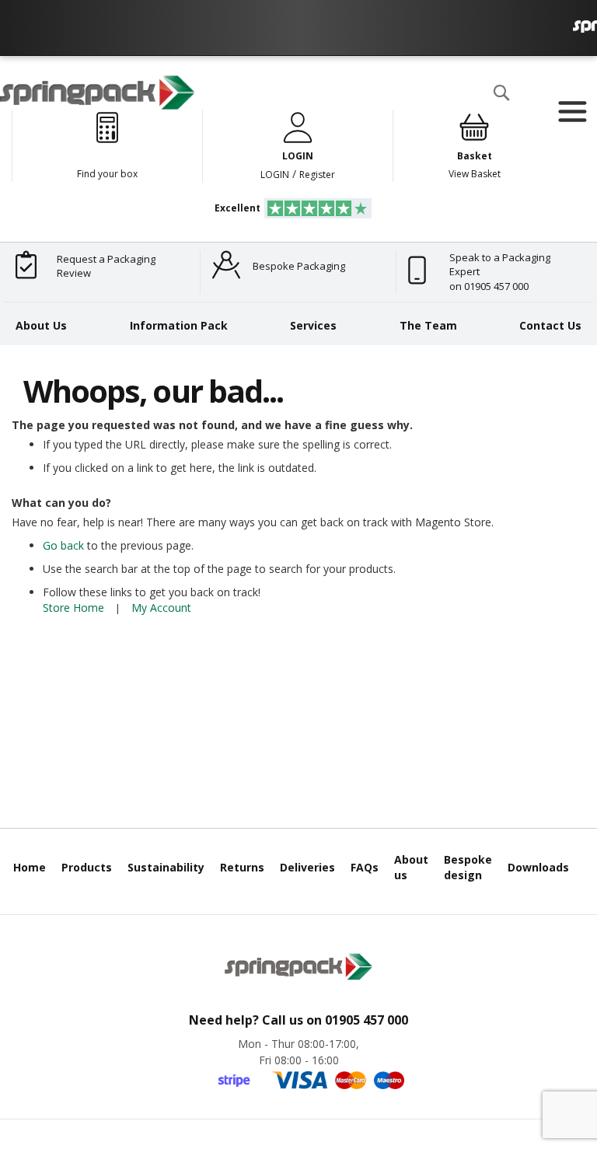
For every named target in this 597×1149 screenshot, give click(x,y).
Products (86, 867)
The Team (428, 325)
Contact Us (550, 325)
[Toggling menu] (571, 112)
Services (313, 325)
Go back (63, 545)
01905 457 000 (366, 1020)
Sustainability (165, 867)
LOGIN (274, 174)
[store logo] (97, 92)
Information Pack (179, 325)
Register (317, 174)
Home (29, 867)
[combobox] (329, 123)
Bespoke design (468, 867)
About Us (41, 325)
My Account (161, 607)
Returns (242, 867)
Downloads (538, 867)
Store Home (73, 607)
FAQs (365, 867)
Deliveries (307, 867)
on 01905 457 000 (489, 286)
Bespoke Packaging (299, 266)
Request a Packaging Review (106, 266)
